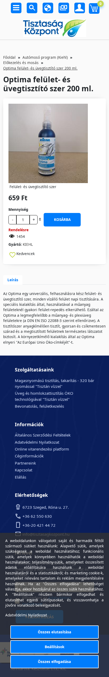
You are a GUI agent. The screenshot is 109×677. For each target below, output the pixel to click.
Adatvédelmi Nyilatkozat (37, 442)
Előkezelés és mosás (21, 62)
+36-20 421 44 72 (39, 525)
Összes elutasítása (54, 631)
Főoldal (9, 57)
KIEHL (28, 244)
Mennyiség (18, 209)
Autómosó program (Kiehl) (45, 57)
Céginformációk (29, 455)
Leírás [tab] (12, 279)
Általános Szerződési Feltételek (43, 435)
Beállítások (54, 646)
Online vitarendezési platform (42, 449)
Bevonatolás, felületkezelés (39, 406)
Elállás (20, 477)
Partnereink (25, 463)
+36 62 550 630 (37, 516)
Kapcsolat (23, 469)
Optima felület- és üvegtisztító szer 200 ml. (40, 68)
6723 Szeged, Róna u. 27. (45, 507)
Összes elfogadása (54, 661)
